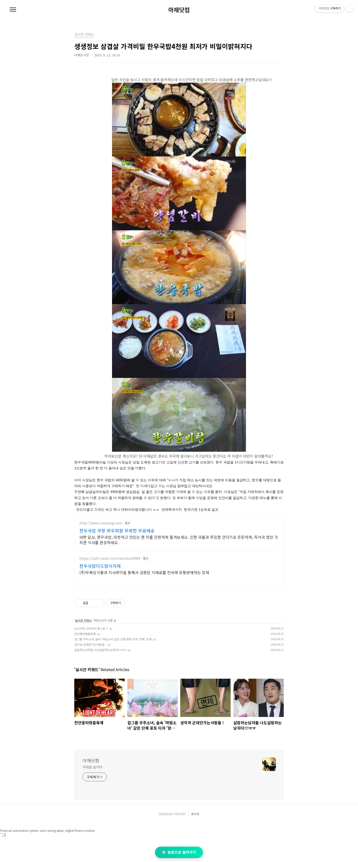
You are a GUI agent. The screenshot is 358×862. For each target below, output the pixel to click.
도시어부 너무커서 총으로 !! (91, 628)
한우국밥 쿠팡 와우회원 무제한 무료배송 (117, 530)
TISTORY (180, 814)
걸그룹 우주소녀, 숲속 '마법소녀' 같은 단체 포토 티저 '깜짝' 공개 (112, 639)
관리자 (195, 814)
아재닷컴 (179, 10)
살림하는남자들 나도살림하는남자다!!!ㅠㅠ (100, 650)
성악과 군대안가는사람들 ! (90, 644)
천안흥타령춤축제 (85, 634)
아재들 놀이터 (92, 766)
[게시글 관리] (99, 603)
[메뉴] (13, 10)
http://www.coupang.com (100, 523)
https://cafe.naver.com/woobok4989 (109, 558)
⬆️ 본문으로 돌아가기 (179, 852)
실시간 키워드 (83, 620)
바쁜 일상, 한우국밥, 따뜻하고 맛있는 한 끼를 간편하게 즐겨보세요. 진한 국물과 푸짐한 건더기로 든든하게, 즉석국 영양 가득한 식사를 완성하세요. (178, 539)
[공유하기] (93, 603)
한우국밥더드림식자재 (100, 566)
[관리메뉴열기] (349, 8)
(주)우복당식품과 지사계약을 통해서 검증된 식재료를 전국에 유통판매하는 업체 (144, 572)
